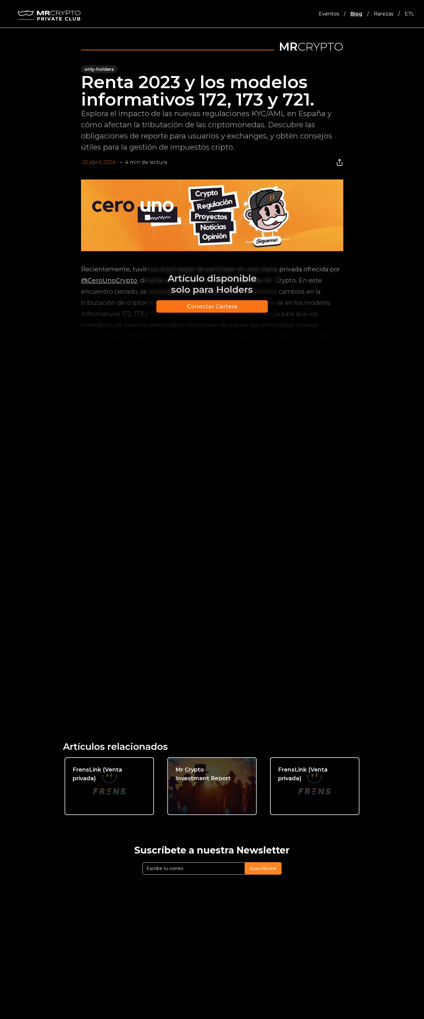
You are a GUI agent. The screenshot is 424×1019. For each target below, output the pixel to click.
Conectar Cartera (212, 306)
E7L (409, 14)
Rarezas (383, 14)
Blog (356, 14)
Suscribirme (263, 868)
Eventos (329, 14)
